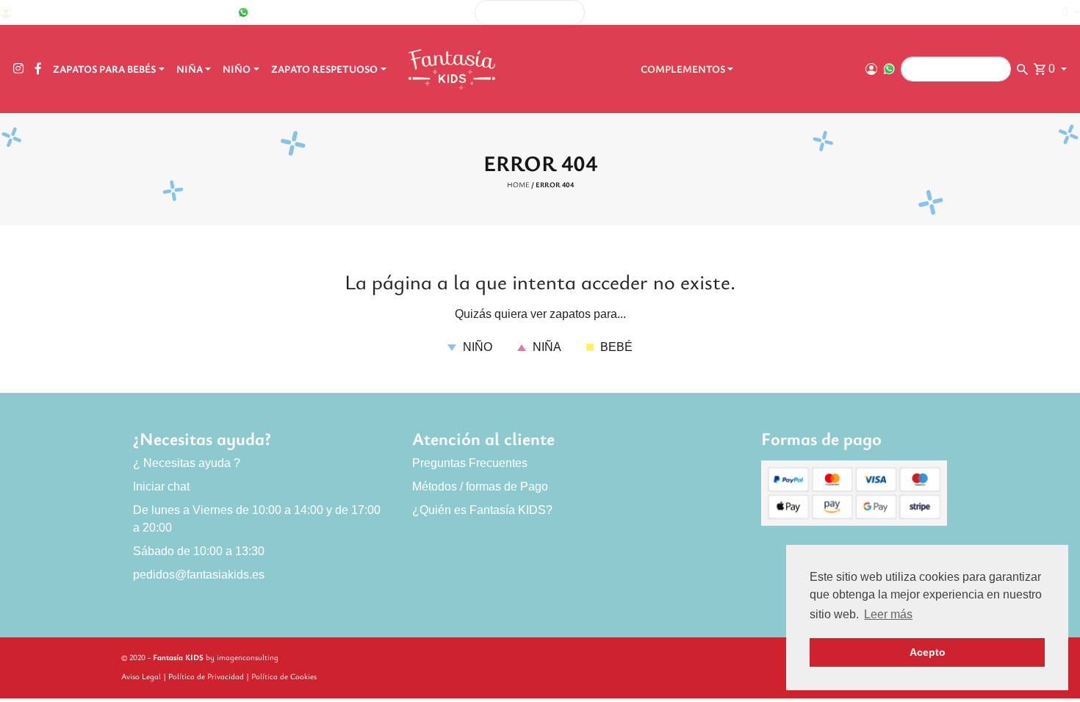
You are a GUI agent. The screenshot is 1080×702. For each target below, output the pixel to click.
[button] (1063, 12)
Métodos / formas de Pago (480, 486)
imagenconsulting (247, 656)
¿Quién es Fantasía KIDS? (482, 510)
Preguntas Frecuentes (470, 463)
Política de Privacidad (206, 675)
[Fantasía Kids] (453, 69)
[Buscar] (815, 12)
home (518, 184)
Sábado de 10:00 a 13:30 (198, 551)
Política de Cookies (284, 675)
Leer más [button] (888, 614)
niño (476, 347)
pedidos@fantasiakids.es (198, 574)
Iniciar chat (161, 486)
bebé (615, 347)
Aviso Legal (141, 675)
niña (545, 347)
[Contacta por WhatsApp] (243, 12)
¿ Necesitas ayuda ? (186, 463)
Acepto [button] (928, 652)
